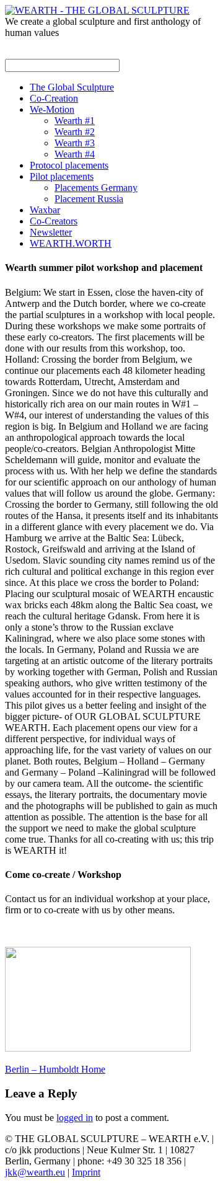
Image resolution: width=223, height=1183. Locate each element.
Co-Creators (53, 221)
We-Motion (52, 109)
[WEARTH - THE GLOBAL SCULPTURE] (97, 10)
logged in (74, 1117)
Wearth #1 (75, 120)
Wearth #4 (75, 154)
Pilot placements (62, 176)
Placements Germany (96, 187)
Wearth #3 (75, 143)
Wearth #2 (75, 131)
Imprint (86, 1172)
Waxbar (45, 210)
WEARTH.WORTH (71, 243)
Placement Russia (89, 198)
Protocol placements (69, 165)
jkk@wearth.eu (35, 1172)
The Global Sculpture (72, 87)
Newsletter (51, 232)
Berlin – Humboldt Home (55, 1069)
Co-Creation (54, 98)
